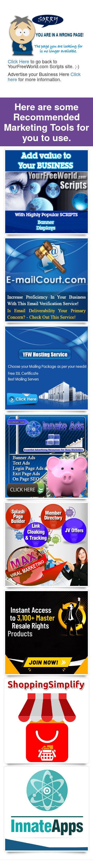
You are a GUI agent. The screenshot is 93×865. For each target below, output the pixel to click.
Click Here (18, 61)
